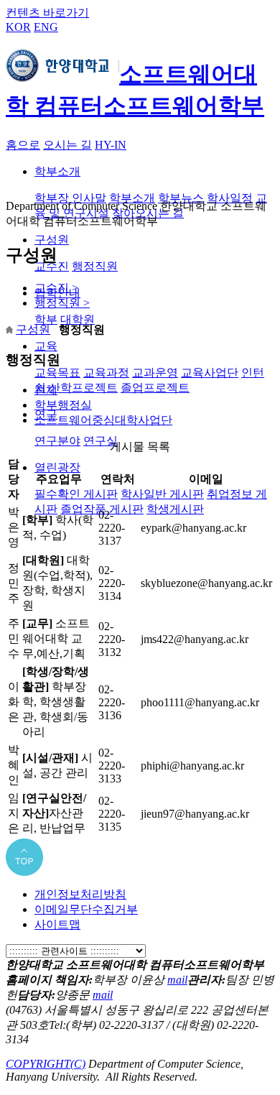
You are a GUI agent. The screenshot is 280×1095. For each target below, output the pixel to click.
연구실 (100, 441)
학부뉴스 (181, 198)
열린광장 (57, 467)
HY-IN (110, 145)
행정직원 (95, 266)
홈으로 (23, 145)
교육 (45, 346)
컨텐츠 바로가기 (47, 12)
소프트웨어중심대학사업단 (103, 420)
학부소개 (57, 171)
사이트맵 (57, 924)
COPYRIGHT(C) (45, 1064)
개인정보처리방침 (80, 894)
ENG (46, 27)
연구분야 (57, 441)
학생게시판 (175, 509)
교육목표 (57, 372)
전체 (45, 390)
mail (177, 980)
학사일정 (230, 198)
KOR (18, 27)
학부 (45, 319)
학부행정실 (63, 405)
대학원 (77, 319)
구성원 (51, 240)
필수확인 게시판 (76, 494)
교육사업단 (209, 372)
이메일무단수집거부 (86, 909)
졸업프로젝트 (155, 388)
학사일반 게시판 (162, 494)
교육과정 (106, 372)
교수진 (56, 288)
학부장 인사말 (70, 198)
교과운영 (155, 372)
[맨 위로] (24, 872)
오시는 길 (67, 145)
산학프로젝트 (83, 388)
